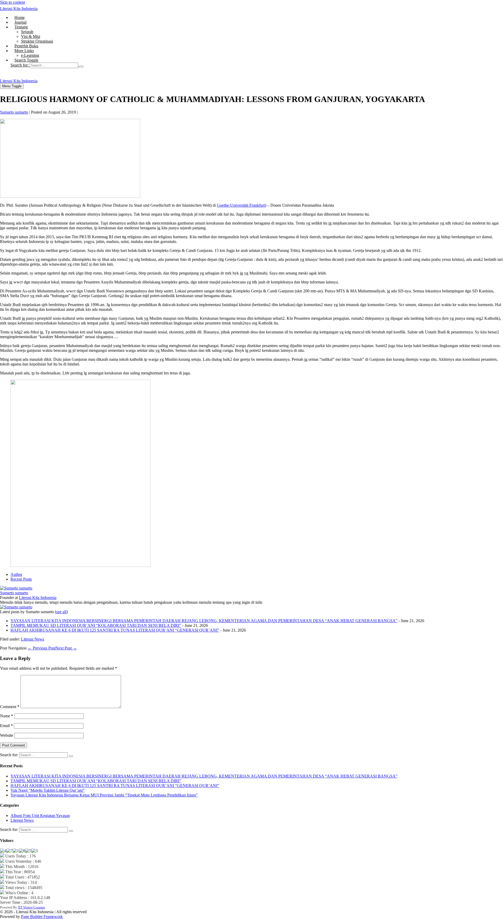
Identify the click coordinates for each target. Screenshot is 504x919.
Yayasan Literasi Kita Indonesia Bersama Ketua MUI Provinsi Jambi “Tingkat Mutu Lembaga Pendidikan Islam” (104, 795)
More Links (24, 50)
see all (61, 612)
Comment (9, 706)
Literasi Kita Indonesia (19, 8)
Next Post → (66, 648)
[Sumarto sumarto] (16, 588)
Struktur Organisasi (37, 41)
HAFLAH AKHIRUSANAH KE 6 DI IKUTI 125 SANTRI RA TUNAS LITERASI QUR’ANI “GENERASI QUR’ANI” (114, 630)
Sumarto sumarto (14, 593)
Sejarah (27, 31)
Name (6, 716)
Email (6, 725)
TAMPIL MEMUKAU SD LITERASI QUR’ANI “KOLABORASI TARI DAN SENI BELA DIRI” (95, 625)
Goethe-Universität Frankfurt (241, 205)
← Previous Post (41, 648)
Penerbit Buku (26, 46)
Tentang (21, 27)
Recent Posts (21, 579)
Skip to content (12, 2)
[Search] (81, 66)
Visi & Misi (30, 36)
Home (19, 17)
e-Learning (30, 55)
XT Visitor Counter (31, 907)
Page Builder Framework (42, 916)
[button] (257, 65)
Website (6, 735)
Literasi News (32, 639)
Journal (20, 22)
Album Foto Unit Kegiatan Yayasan (40, 815)
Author (16, 574)
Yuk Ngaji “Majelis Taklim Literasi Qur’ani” (47, 790)
